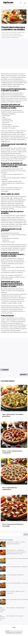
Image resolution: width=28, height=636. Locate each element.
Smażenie (3, 36)
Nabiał (19, 32)
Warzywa (8, 37)
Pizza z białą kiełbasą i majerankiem (9, 488)
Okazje (3, 34)
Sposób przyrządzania (12, 36)
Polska (10, 34)
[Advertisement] (14, 52)
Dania (2, 32)
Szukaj (25, 534)
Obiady (23, 32)
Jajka (8, 32)
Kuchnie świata (13, 32)
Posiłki (14, 34)
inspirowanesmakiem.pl (15, 631)
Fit (5, 32)
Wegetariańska (15, 37)
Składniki (18, 34)
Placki (6, 34)
